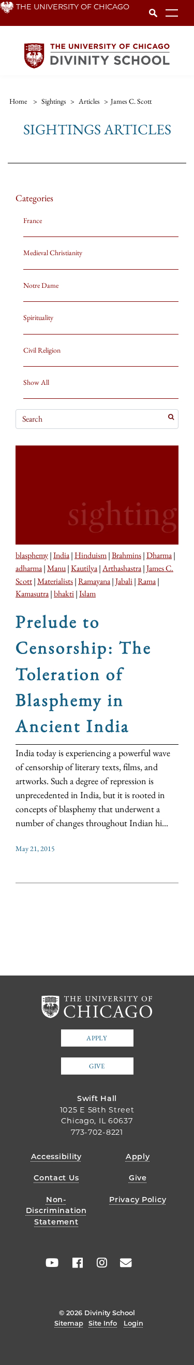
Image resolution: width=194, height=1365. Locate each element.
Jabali (123, 581)
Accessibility (56, 1156)
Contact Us (56, 1177)
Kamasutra (32, 593)
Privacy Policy (137, 1199)
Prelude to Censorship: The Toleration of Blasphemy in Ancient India (84, 673)
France (32, 220)
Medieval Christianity (52, 252)
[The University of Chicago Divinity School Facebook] (74, 1262)
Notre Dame (40, 285)
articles (89, 101)
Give (97, 1066)
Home (18, 101)
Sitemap (68, 1323)
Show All (36, 382)
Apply (96, 1038)
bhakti (64, 593)
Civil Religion (42, 350)
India (61, 555)
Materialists (55, 581)
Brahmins (126, 555)
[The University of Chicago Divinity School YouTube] (49, 1262)
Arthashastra (121, 568)
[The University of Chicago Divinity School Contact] (122, 1262)
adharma (29, 568)
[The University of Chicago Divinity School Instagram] (98, 1262)
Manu (56, 568)
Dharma (159, 555)
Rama (147, 581)
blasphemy (32, 555)
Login (133, 1323)
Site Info (102, 1323)
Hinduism (90, 555)
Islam (87, 593)
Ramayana (94, 581)
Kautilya (84, 568)
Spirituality (38, 317)
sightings (53, 101)
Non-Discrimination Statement (56, 1211)
